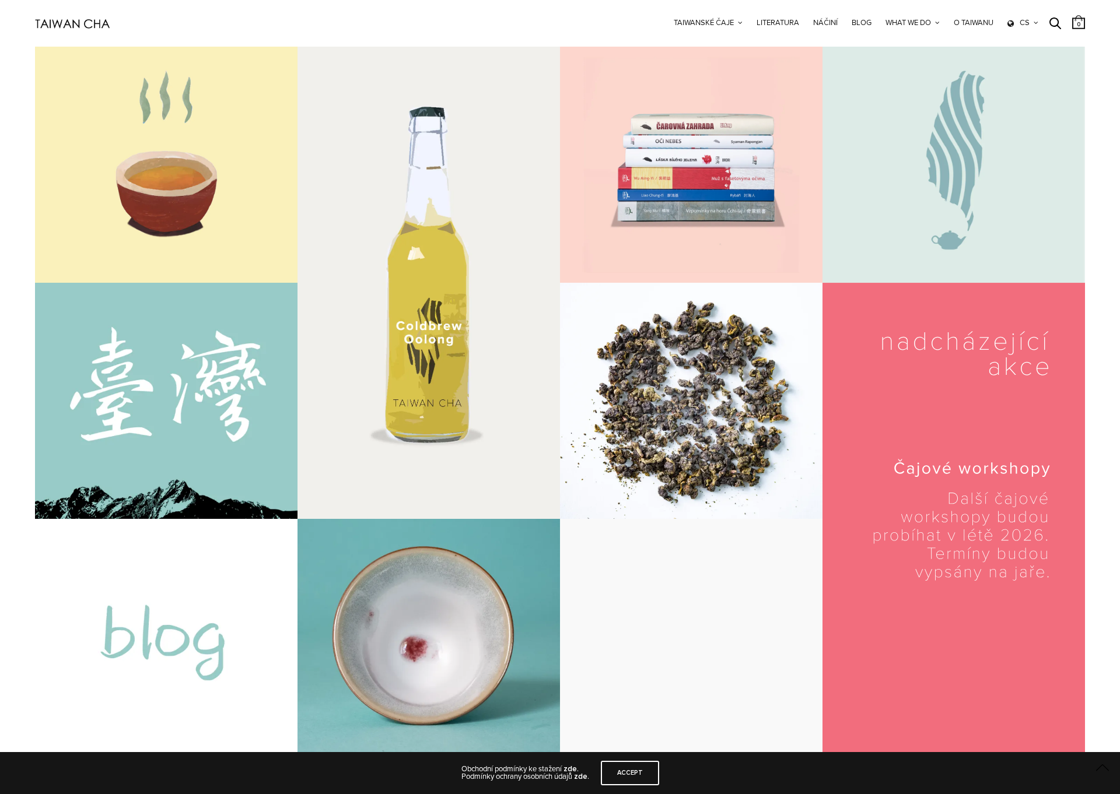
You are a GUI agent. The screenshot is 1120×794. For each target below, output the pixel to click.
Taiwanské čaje (704, 22)
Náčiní (825, 22)
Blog (862, 22)
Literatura (778, 22)
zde (570, 769)
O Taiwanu (973, 22)
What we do (908, 22)
